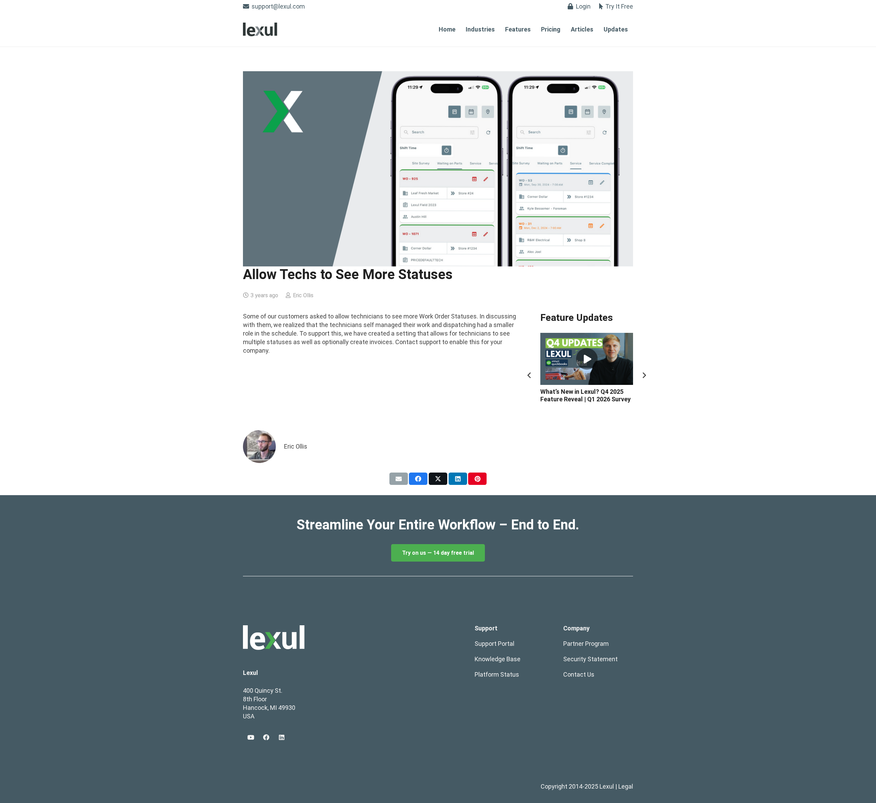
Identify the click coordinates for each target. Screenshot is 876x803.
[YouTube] (250, 737)
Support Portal (494, 643)
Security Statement (590, 659)
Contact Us (578, 674)
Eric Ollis (303, 295)
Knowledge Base (497, 659)
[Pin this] (477, 479)
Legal (625, 786)
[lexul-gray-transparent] (260, 29)
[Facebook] (266, 737)
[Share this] (418, 479)
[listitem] (438, 525)
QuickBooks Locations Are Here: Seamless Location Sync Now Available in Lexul (593, 399)
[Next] (644, 375)
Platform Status (497, 674)
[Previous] (529, 375)
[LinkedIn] (281, 737)
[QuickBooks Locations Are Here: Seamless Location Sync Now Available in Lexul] (593, 359)
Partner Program (586, 643)
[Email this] (398, 479)
